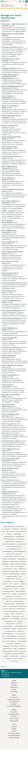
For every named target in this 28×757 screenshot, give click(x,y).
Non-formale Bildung (14, 618)
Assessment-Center (10, 531)
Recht (4, 636)
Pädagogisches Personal (10, 621)
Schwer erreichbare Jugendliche (9, 641)
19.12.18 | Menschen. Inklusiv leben (11, 347)
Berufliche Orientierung (17, 546)
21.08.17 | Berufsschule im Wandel (11, 441)
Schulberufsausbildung (7, 638)
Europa (20, 576)
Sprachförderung (15, 646)
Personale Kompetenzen (7, 626)
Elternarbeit (23, 573)
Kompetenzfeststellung (21, 598)
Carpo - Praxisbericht (7, 480)
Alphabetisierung (20, 526)
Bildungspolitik (22, 561)
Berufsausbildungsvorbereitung (14, 549)
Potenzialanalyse (6, 628)
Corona (11, 566)
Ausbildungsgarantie (19, 536)
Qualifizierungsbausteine (8, 633)
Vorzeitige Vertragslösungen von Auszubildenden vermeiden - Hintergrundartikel (10, 76)
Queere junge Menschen (20, 633)
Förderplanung (19, 579)
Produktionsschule (22, 628)
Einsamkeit (5, 573)
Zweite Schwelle (14, 661)
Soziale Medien (10, 643)
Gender (10, 583)
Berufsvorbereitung (8, 556)
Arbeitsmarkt (23, 529)
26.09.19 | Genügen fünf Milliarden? (11, 318)
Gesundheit (15, 583)
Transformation (22, 651)
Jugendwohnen (10, 596)
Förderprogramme (8, 581)
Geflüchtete (4, 583)
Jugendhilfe (13, 593)
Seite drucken (6, 666)
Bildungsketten (5, 561)
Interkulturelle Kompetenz (9, 591)
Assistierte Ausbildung (21, 531)
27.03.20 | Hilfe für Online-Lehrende (11, 283)
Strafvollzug (22, 646)
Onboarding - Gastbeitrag (8, 68)
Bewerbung (4, 559)
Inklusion (17, 588)
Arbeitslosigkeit (15, 529)
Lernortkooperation (13, 606)
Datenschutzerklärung (14, 733)
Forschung (15, 581)
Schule (15, 638)
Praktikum (14, 628)
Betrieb (22, 556)
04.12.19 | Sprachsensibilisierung (10, 310)
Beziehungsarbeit (12, 559)
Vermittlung (22, 656)
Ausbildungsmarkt (20, 539)
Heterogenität (20, 586)
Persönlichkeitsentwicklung (20, 626)
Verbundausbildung (14, 656)
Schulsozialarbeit (22, 638)
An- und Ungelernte (6, 529)
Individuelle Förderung (8, 588)
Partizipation (20, 621)
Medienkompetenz (21, 608)
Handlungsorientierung (10, 586)
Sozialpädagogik (6, 646)
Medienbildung (12, 608)
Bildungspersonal (14, 561)
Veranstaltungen (14, 721)
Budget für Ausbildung (15, 564)
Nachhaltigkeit (7, 616)
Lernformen (4, 606)
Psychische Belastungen (10, 631)
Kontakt (14, 729)
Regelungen (14, 704)
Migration (7, 613)
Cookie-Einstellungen (14, 737)
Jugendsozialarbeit (22, 593)
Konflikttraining (8, 601)
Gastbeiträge (14, 691)
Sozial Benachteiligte (22, 641)
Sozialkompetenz (18, 643)
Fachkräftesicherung (10, 579)
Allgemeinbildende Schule (9, 526)
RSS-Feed (14, 731)
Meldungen (14, 683)
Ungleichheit (6, 656)
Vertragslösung (9, 658)
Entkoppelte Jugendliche (11, 576)
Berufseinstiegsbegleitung (19, 551)
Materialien (14, 716)
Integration (22, 588)
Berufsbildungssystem (8, 551)
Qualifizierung (20, 631)
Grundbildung (23, 583)
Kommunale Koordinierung (8, 598)
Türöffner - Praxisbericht (8, 211)
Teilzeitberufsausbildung (7, 651)
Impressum (14, 726)
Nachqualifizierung (16, 616)
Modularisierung (19, 613)
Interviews (14, 685)
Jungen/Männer (18, 596)
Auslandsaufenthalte (21, 544)
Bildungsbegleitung (21, 559)
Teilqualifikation (21, 648)
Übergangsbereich (8, 653)
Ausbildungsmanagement (9, 539)
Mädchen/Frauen (22, 606)
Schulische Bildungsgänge (14, 706)
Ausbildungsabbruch (17, 534)
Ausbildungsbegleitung (9, 536)
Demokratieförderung (8, 569)
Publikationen (14, 687)
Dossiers (14, 689)
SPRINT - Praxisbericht (8, 424)
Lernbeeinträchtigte (20, 603)
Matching (5, 608)
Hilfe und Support (14, 718)
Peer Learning (19, 623)
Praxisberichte (14, 697)
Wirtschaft (20, 658)
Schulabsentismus (21, 636)
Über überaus (14, 712)
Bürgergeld (23, 564)
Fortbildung (21, 581)
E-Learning (22, 571)
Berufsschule (19, 554)
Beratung (8, 546)
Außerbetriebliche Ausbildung (8, 544)
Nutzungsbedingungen (14, 735)
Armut (3, 531)
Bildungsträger (5, 564)
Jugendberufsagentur (20, 591)
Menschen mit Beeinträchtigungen (11, 611)
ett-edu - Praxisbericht (8, 507)
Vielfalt (15, 658)
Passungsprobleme (10, 623)
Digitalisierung (22, 569)
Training (16, 651)
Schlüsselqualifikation (11, 636)
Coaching (7, 566)
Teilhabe (15, 648)
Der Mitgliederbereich (14, 714)
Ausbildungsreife (19, 541)
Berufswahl (16, 556)
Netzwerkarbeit (5, 618)
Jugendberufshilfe (6, 593)
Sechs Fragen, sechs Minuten (9, 47)
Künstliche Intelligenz (18, 601)
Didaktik (16, 569)
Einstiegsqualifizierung (14, 573)
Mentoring (22, 611)
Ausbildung (8, 534)
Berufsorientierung (10, 554)
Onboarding (23, 618)
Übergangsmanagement (18, 653)
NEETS (22, 616)
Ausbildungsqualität (9, 541)
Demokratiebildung (19, 566)
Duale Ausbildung (15, 571)
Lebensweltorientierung (9, 603)
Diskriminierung (6, 571)
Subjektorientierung (7, 648)
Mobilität (12, 613)
